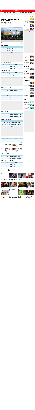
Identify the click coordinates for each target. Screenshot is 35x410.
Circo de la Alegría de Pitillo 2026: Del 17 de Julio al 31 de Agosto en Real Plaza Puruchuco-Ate (27, 93)
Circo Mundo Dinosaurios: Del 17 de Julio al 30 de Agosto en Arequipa (26, 96)
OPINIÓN (9, 12)
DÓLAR (27, 12)
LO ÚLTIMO (4, 12)
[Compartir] (22, 42)
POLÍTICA (7, 12)
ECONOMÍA (11, 12)
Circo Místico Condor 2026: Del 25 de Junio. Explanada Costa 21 (27, 86)
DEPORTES (21, 12)
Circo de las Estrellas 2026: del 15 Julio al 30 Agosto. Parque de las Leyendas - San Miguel (27, 83)
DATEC (29, 12)
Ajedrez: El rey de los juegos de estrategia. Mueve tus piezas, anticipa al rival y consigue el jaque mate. (27, 108)
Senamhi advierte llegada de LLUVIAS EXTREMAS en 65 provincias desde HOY (27, 77)
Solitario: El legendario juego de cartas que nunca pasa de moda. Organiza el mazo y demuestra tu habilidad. (27, 105)
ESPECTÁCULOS (24, 12)
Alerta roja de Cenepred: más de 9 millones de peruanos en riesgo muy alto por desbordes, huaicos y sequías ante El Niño (27, 26)
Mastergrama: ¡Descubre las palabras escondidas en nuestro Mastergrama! (27, 102)
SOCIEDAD (14, 12)
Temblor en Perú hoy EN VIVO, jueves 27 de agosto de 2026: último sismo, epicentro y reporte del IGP (27, 29)
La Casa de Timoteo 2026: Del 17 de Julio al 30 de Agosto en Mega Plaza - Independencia (26, 90)
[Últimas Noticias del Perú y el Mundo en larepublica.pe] (17, 10)
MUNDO (16, 12)
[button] (1, 10)
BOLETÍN (31, 12)
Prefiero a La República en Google (11, 170)
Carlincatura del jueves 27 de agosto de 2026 (27, 68)
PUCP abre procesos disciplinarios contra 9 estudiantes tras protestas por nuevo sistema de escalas (12, 25)
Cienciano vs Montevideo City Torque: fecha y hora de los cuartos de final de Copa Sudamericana (27, 74)
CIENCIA (18, 12)
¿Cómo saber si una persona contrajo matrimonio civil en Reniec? (27, 57)
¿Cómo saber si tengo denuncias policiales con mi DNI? (27, 63)
